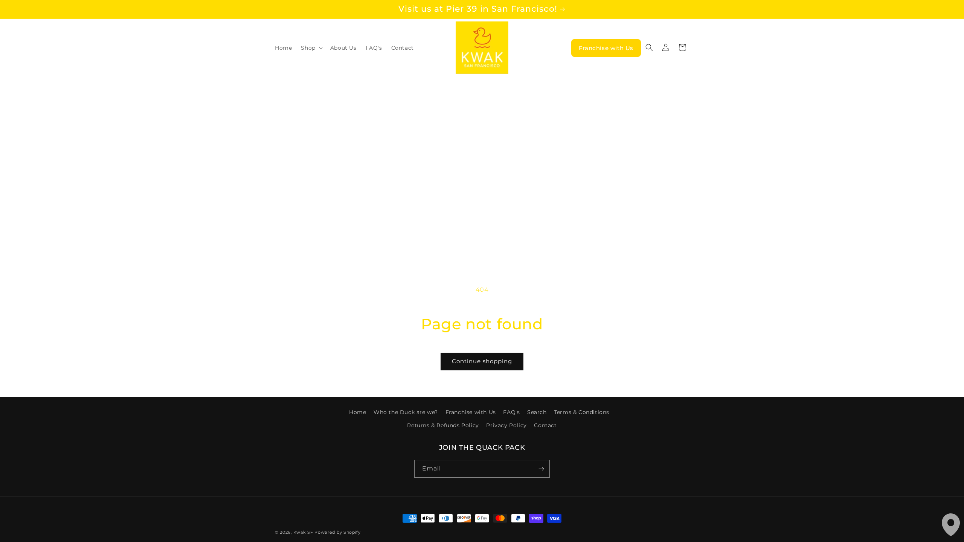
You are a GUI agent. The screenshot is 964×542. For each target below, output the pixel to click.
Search (537, 412)
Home (357, 412)
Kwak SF (303, 532)
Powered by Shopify (337, 532)
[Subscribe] (541, 469)
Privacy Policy (506, 425)
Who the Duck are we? (406, 412)
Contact (545, 425)
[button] (310, 48)
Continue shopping (482, 361)
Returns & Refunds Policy (443, 425)
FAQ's (511, 412)
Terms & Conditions (581, 412)
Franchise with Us (606, 48)
